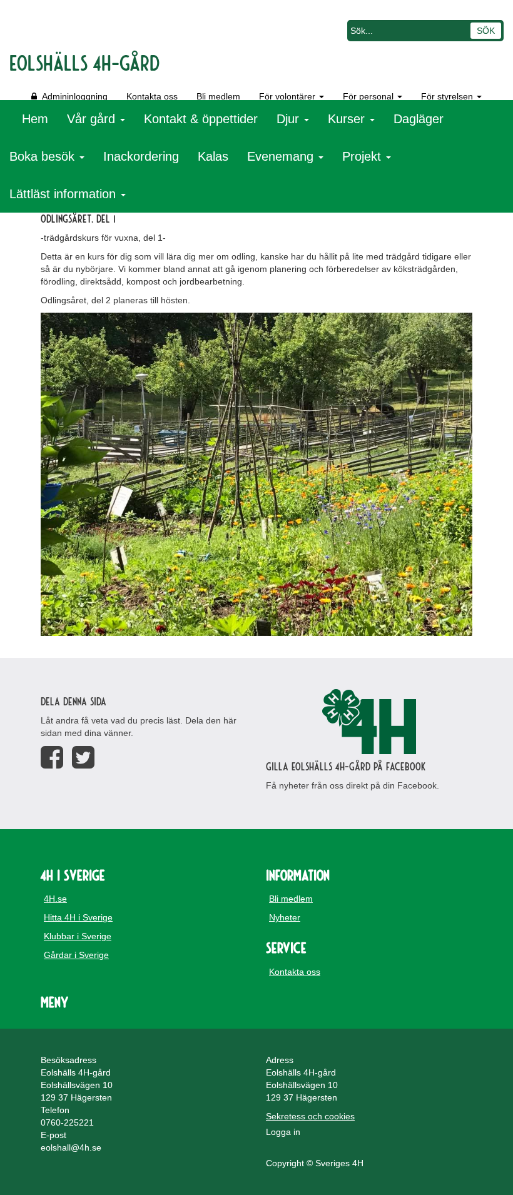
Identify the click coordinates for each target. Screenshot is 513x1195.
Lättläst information (64, 194)
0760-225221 (67, 1122)
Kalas (213, 156)
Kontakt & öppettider (201, 119)
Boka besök (43, 156)
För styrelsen (448, 96)
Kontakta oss (152, 96)
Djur (290, 119)
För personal (369, 96)
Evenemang (282, 156)
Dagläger (419, 119)
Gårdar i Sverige (76, 955)
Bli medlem (218, 96)
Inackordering (141, 156)
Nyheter (284, 917)
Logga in (283, 1132)
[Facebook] (52, 757)
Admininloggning (72, 96)
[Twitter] (83, 757)
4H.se (55, 899)
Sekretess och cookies (310, 1116)
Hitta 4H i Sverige (78, 917)
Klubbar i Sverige (77, 936)
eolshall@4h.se (71, 1147)
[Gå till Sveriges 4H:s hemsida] (369, 721)
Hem (35, 119)
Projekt (363, 156)
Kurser (348, 119)
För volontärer (288, 96)
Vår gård (93, 119)
